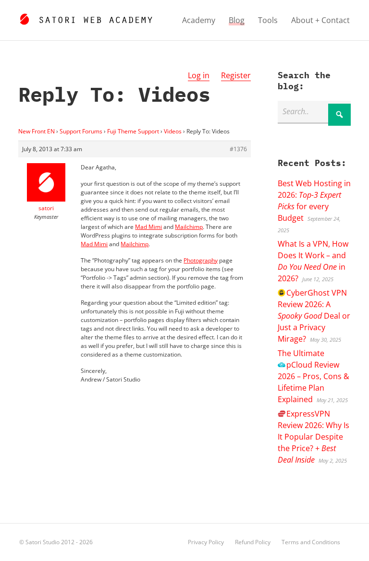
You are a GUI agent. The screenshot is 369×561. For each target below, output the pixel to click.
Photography (201, 260)
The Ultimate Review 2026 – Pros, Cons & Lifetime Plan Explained (313, 376)
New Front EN (36, 131)
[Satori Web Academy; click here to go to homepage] (85, 18)
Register (236, 75)
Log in (198, 75)
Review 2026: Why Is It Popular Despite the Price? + (313, 436)
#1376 (238, 149)
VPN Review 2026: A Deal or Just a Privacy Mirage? (314, 315)
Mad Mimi (148, 227)
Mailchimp (189, 227)
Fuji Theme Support (133, 131)
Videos (173, 131)
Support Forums (81, 131)
